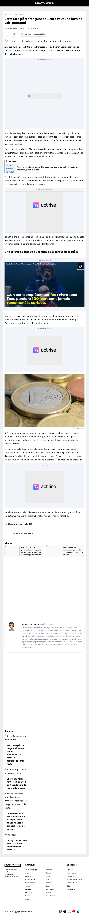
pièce (78, 456)
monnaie (18, 144)
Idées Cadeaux (51, 896)
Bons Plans (28, 876)
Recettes (28, 889)
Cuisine (27, 886)
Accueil (7, 15)
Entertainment (30, 879)
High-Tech (28, 892)
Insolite (21, 15)
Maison (48, 873)
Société (48, 883)
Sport (48, 886)
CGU (68, 886)
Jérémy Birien (12, 28)
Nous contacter (72, 873)
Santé (48, 876)
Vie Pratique (50, 889)
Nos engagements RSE (74, 879)
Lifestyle (49, 870)
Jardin (27, 899)
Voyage (48, 892)
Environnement (30, 883)
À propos (70, 870)
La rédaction (71, 876)
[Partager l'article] (7, 34)
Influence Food (72, 889)
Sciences (49, 879)
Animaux (28, 873)
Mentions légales (72, 883)
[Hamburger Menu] (6, 3)
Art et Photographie (31, 870)
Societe (14, 15)
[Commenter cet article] (14, 34)
